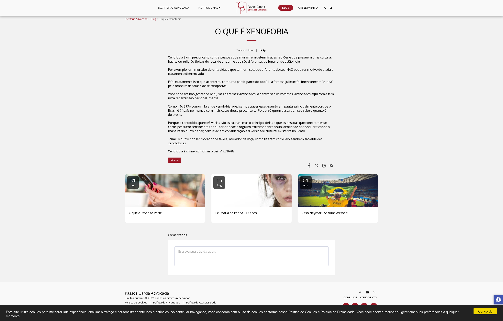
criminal (174, 160)
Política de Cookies (136, 302)
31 (133, 182)
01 (305, 182)
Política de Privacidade (166, 302)
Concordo (485, 311)
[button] (209, 7)
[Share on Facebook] (309, 165)
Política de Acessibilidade (201, 302)
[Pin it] (324, 165)
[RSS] (331, 165)
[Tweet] (316, 165)
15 (219, 182)
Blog (153, 19)
